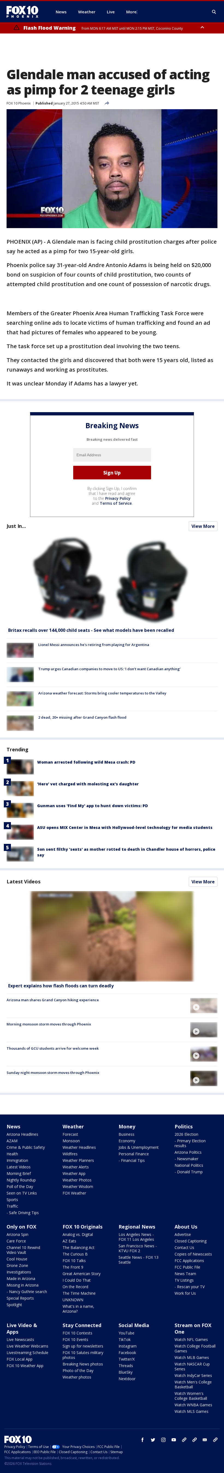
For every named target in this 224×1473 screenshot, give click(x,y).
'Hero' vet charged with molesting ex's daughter (88, 783)
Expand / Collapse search (214, 12)
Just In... (16, 526)
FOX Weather (74, 1193)
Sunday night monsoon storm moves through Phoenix (53, 1072)
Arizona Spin (17, 1234)
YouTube (126, 1333)
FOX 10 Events (75, 1339)
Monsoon (71, 1140)
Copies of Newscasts (193, 1254)
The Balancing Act (79, 1247)
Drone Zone (17, 1265)
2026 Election (186, 1134)
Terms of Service (116, 503)
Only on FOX (21, 1226)
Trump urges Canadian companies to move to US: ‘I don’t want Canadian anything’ (109, 668)
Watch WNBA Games (193, 1404)
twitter (153, 1439)
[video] (112, 936)
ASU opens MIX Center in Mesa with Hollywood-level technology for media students (125, 827)
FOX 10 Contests (77, 1333)
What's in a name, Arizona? (78, 1309)
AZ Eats (69, 1241)
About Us (186, 1226)
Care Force (16, 1241)
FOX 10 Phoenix (19, 103)
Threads (126, 1365)
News (13, 1126)
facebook (142, 1439)
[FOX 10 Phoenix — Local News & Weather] (25, 11)
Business (126, 1134)
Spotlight (14, 1304)
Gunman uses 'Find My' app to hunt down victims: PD (92, 805)
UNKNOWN (73, 1299)
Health (12, 1153)
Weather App (74, 1173)
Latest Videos (23, 881)
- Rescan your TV (190, 1286)
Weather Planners (78, 1160)
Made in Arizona (21, 1278)
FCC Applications (189, 1260)
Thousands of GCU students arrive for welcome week (53, 1048)
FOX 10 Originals (82, 1226)
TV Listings (184, 1280)
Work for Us (185, 1293)
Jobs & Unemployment (139, 1147)
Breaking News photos (83, 1364)
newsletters (215, 1439)
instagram (163, 1439)
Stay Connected (82, 1325)
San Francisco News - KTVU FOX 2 (138, 1248)
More (131, 11)
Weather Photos (77, 1180)
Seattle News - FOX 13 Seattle (138, 1260)
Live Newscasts (20, 1339)
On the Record (75, 1286)
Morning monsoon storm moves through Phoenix (49, 1024)
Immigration (17, 1160)
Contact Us (184, 1247)
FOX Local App (20, 1359)
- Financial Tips (132, 1160)
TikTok (125, 1339)
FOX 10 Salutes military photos (83, 1355)
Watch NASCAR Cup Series (192, 1366)
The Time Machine (79, 1293)
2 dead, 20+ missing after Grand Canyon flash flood (82, 717)
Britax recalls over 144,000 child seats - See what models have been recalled (91, 630)
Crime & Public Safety (26, 1147)
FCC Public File (187, 1267)
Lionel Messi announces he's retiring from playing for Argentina (93, 644)
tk (184, 1439)
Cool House (17, 1258)
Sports (12, 1199)
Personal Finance (134, 1153)
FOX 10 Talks (74, 1260)
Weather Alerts (76, 1166)
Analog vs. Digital (78, 1234)
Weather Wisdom (78, 1186)
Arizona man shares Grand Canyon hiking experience (53, 999)
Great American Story (82, 1273)
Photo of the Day (78, 1370)
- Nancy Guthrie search (27, 1291)
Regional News (137, 1226)
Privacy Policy (118, 498)
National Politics (189, 1165)
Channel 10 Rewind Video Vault (23, 1250)
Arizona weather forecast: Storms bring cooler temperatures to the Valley (102, 693)
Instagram (128, 1346)
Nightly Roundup (21, 1180)
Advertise (183, 1234)
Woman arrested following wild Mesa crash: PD (86, 762)
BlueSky (125, 1372)
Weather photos (77, 1377)
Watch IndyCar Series (193, 1375)
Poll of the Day (20, 1186)
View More (203, 526)
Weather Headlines (79, 1147)
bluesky (194, 1439)
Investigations (19, 1272)
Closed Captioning (191, 1241)
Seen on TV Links (22, 1193)
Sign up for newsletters (83, 1346)
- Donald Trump (189, 1171)
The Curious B (75, 1254)
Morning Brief (19, 1173)
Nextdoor (127, 1378)
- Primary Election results (190, 1143)
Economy (127, 1140)
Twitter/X (127, 1359)
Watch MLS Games (191, 1411)
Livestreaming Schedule (27, 1352)
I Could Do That (77, 1280)
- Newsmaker (186, 1158)
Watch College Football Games (195, 1348)
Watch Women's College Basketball (191, 1396)
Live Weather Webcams (27, 1346)
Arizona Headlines (22, 1134)
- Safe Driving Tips (23, 1212)
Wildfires (70, 1153)
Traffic (12, 1206)
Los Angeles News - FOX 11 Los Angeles (136, 1237)
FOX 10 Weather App (25, 1365)
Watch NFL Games (191, 1339)
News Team (185, 1273)
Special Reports (20, 1298)
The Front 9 (73, 1267)
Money (127, 1126)
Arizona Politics (188, 1152)
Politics (184, 1126)
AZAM (12, 1140)
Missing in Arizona (23, 1285)
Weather (73, 1126)
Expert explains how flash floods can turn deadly (61, 986)
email (205, 1439)
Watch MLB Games (192, 1357)
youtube (173, 1439)
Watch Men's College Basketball (193, 1384)
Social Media (134, 1325)
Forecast (70, 1134)
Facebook (127, 1352)
